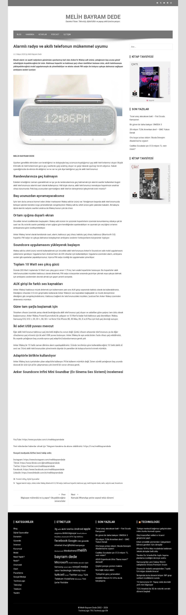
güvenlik (85, 541)
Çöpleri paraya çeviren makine (109, 566)
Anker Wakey (40, 483)
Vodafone (69, 578)
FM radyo (59, 483)
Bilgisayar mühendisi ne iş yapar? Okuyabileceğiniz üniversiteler (43, 497)
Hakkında (30, 34)
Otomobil (17, 565)
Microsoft (61, 562)
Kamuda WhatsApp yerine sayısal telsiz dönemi (92, 496)
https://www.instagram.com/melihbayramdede (44, 459)
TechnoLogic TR (85, 611)
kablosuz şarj (81, 483)
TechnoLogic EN (101, 611)
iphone (71, 545)
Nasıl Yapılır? (19, 557)
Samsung (58, 567)
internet (58, 545)
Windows (78, 579)
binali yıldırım (82, 533)
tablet (57, 570)
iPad (65, 545)
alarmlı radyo (26, 483)
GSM (79, 541)
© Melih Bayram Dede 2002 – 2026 (93, 608)
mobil (70, 563)
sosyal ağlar (67, 567)
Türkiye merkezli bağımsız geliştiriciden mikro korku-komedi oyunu (154, 530)
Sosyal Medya (19, 577)
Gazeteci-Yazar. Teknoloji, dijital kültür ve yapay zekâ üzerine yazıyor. (93, 21)
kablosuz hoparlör (70, 483)
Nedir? (16, 561)
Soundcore (119, 483)
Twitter (73, 574)
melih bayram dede (93, 483)
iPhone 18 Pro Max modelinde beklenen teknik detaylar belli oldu (154, 550)
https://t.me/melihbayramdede (97, 446)
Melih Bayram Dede (93, 17)
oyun (86, 563)
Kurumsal (17, 549)
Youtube (64, 582)
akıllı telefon (68, 529)
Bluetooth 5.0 (51, 483)
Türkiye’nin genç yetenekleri (108, 574)
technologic (66, 570)
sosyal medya (80, 566)
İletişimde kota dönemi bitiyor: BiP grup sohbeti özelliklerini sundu (154, 576)
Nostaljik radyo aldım (105, 570)
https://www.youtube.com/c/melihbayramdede (43, 439)
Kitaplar (43, 34)
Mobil (15, 552)
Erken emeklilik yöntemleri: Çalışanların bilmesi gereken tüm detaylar (154, 543)
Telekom (17, 589)
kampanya (80, 545)
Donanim (17, 536)
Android (78, 529)
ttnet (83, 570)
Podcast (55, 34)
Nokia (75, 563)
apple (87, 529)
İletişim (67, 34)
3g (55, 529)
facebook (61, 540)
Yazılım (16, 593)
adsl (59, 529)
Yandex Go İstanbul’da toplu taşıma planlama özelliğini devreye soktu (152, 556)
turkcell (59, 574)
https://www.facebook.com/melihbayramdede (43, 469)
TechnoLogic (19, 581)
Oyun (15, 569)
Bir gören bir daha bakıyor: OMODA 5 (146, 124)
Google (72, 540)
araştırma (58, 533)
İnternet (17, 544)
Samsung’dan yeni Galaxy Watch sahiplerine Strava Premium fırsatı (152, 563)
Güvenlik (17, 541)
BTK (71, 537)
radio (103, 483)
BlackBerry (58, 537)
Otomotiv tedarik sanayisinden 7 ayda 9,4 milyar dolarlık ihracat (153, 570)
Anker (34, 483)
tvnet (67, 575)
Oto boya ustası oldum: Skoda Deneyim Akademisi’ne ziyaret (113, 547)
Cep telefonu (78, 537)
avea (65, 533)
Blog (19, 34)
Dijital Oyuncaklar (33, 479)
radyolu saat (110, 483)
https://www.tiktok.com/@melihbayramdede (40, 463)
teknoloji (76, 570)
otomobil (81, 563)
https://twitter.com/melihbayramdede (38, 466)
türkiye (80, 575)
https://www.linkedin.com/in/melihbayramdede (42, 473)
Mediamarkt (58, 551)
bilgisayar (72, 533)
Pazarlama (18, 573)
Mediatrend (70, 550)
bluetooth (65, 537)
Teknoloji (17, 585)
